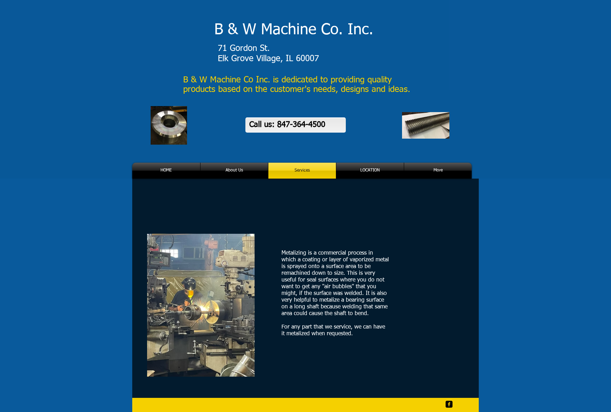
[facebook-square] (449, 404)
